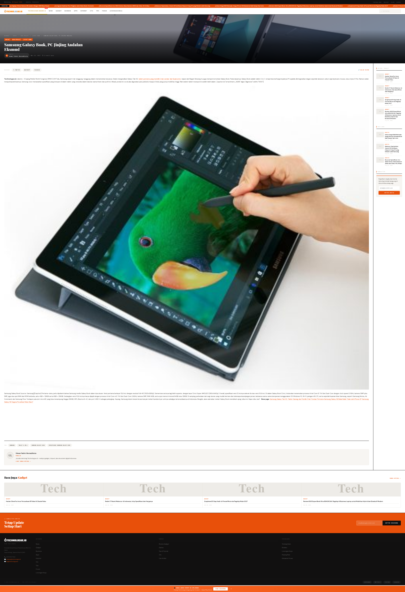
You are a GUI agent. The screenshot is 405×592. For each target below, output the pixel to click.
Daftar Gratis (389, 193)
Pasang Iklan (286, 555)
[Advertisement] (186, 421)
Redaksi (386, 2)
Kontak (398, 2)
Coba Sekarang (220, 589)
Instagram (367, 582)
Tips (97, 11)
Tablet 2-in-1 (23, 445)
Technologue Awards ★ (37, 11)
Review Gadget (164, 544)
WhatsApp (27, 70)
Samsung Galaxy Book (38, 445)
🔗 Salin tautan (363, 70)
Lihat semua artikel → (23, 461)
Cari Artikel (162, 558)
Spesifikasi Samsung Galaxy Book (59, 445)
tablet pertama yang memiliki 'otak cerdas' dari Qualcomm (159, 79)
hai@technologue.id (12, 561)
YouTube (387, 582)
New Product (25, 36)
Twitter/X (377, 582)
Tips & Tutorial (163, 551)
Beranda (6, 36)
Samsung (12, 445)
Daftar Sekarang (391, 523)
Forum (104, 11)
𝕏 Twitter (16, 70)
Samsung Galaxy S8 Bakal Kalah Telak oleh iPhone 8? (343, 399)
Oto (91, 11)
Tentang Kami (377, 2)
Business (68, 11)
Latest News (36, 36)
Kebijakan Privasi (287, 558)
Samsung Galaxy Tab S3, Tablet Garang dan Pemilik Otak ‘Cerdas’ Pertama (297, 399)
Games (161, 548)
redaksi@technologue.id (13, 559)
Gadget (59, 11)
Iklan (392, 2)
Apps (76, 11)
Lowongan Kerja (116, 11)
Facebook (37, 70)
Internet (83, 11)
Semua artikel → (395, 478)
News (51, 11)
